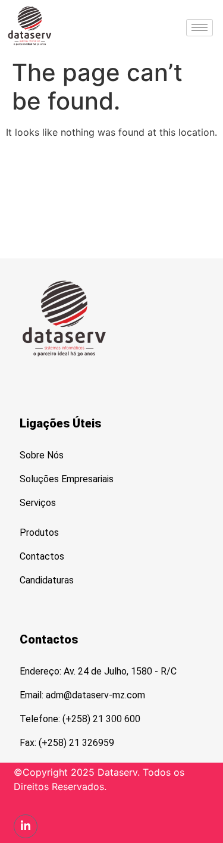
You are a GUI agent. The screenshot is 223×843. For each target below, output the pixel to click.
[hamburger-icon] (199, 27)
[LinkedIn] (25, 826)
